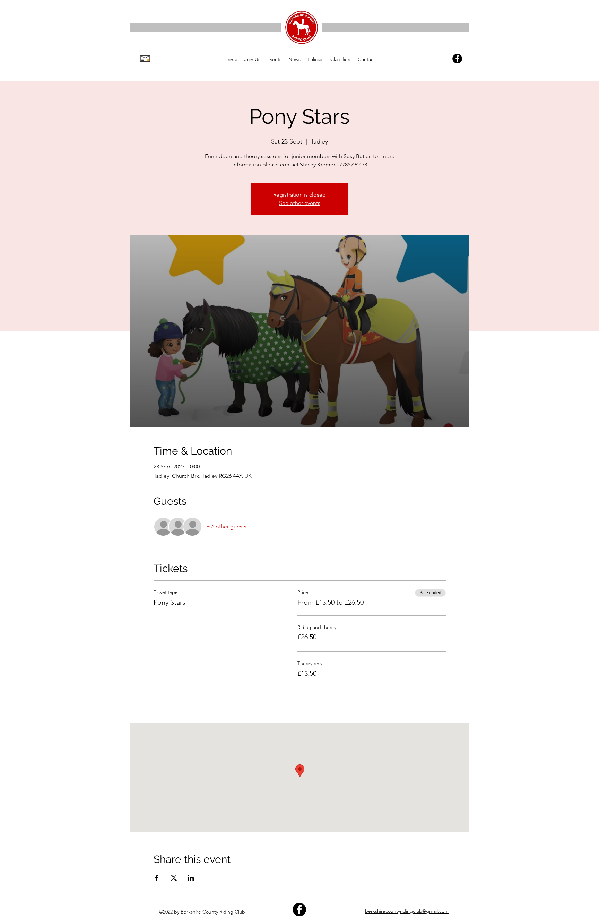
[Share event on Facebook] (157, 878)
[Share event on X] (174, 878)
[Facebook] (457, 58)
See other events (299, 203)
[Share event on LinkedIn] (191, 878)
